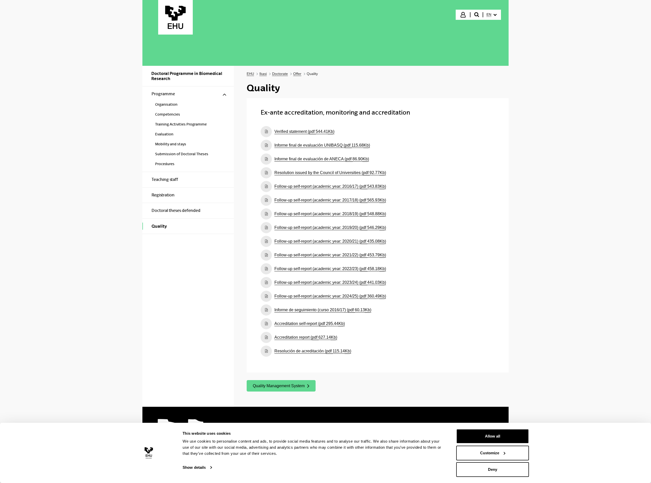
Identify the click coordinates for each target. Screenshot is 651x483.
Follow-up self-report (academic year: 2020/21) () (330, 241)
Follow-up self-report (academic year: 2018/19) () (330, 213)
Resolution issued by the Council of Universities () (330, 172)
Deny (492, 469)
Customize (489, 453)
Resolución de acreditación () (312, 351)
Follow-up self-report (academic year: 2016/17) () (330, 186)
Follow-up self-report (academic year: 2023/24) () (330, 282)
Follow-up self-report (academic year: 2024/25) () (330, 296)
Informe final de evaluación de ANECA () (321, 159)
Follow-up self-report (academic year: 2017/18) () (330, 200)
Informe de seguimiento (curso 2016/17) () (322, 309)
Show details (194, 467)
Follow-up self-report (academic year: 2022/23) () (330, 268)
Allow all (492, 436)
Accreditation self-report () (309, 323)
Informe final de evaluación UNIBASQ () (322, 145)
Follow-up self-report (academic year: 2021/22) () (330, 255)
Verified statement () (304, 131)
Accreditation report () (305, 337)
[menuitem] (491, 15)
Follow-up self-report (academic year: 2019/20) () (330, 227)
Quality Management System (279, 387)
